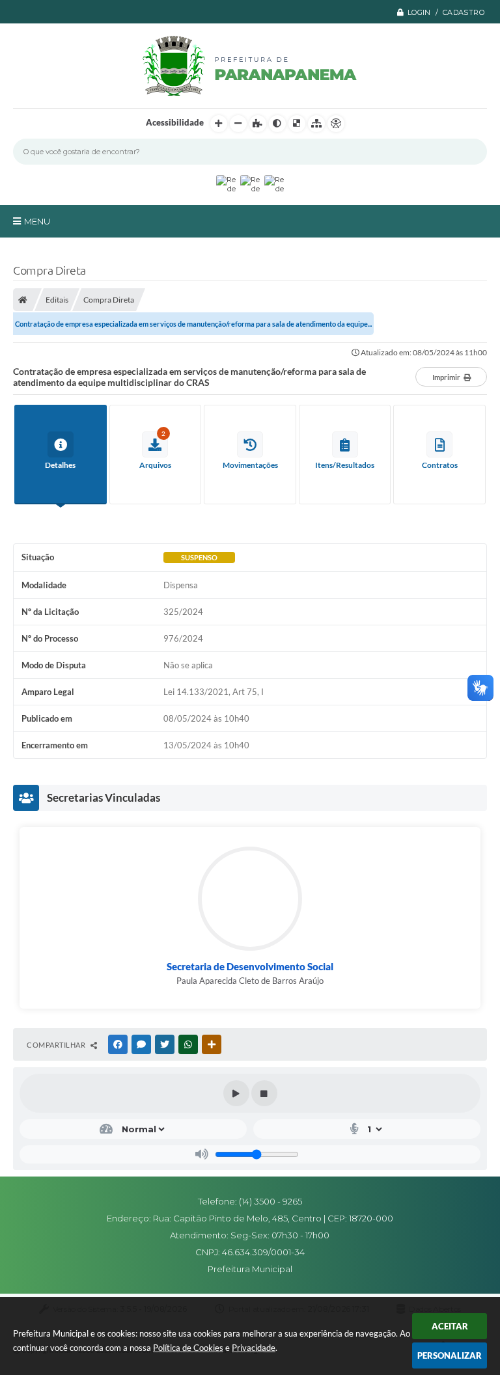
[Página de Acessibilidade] (335, 123)
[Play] (236, 1093)
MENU (37, 221)
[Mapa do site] (316, 123)
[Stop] (264, 1093)
